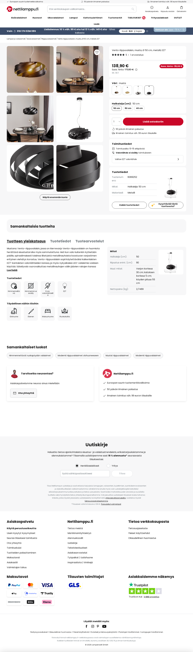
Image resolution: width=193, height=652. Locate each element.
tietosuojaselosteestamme (96, 501)
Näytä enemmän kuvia (55, 197)
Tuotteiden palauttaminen (21, 552)
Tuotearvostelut (89, 241)
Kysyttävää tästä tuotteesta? (168, 205)
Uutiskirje (72, 543)
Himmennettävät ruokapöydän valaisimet (30, 355)
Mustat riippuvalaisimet (117, 355)
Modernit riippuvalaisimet (148, 355)
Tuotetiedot (60, 241)
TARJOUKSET (134, 17)
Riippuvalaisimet (49, 39)
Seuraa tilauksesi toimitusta (22, 538)
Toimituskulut (14, 547)
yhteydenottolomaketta (115, 498)
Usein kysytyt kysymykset (21, 533)
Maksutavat (13, 557)
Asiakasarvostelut (77, 552)
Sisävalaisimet (33, 39)
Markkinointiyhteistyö (79, 533)
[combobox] (91, 9)
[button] (30, 119)
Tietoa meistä (75, 528)
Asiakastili (12, 562)
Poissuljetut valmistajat (111, 504)
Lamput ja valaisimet (16, 39)
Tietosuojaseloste (138, 528)
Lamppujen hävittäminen (152, 632)
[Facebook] (88, 626)
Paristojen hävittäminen (129, 632)
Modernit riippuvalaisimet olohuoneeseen (78, 355)
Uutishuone (87, 557)
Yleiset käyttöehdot (139, 533)
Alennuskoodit (75, 538)
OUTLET (178, 17)
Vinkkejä (88, 562)
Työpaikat (73, 557)
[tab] (26, 241)
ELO (132, 31)
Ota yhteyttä (14, 543)
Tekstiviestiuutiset (77, 547)
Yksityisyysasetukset (39, 632)
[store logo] (22, 9)
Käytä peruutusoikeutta (21, 528)
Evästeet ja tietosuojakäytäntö (104, 632)
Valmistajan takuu (17, 567)
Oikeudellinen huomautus (142, 538)
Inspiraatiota (75, 562)
